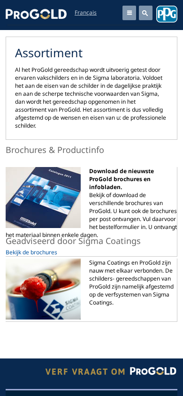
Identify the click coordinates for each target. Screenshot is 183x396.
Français (86, 12)
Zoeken (145, 13)
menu (129, 13)
